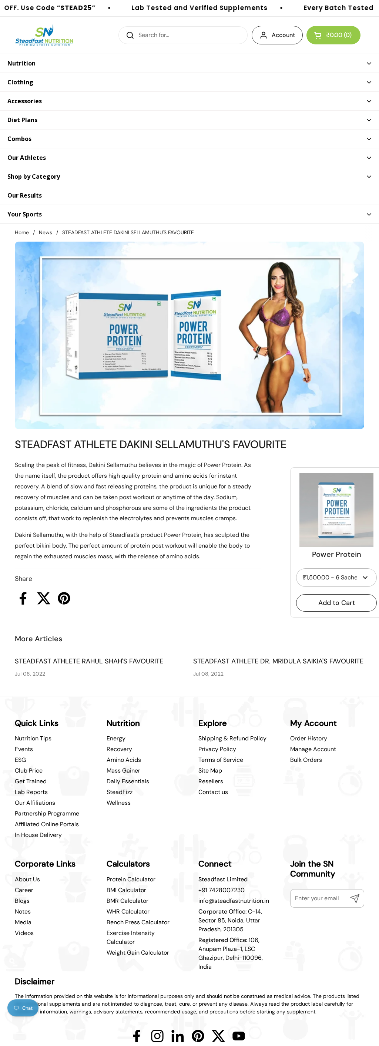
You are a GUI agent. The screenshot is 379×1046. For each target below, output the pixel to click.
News (45, 232)
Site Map (210, 770)
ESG (20, 760)
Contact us (213, 792)
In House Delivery (38, 835)
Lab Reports (31, 792)
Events (24, 749)
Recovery (119, 749)
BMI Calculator (126, 890)
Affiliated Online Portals (47, 824)
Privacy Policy (217, 749)
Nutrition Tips (33, 738)
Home (22, 232)
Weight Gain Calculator (138, 952)
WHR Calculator (128, 911)
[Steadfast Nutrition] (44, 35)
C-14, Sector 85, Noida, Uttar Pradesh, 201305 (230, 920)
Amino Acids (124, 760)
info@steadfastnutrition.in (233, 901)
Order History (308, 738)
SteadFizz (120, 792)
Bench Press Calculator (138, 922)
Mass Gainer (123, 770)
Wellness (119, 803)
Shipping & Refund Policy (232, 738)
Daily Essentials (128, 781)
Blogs (22, 901)
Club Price (29, 770)
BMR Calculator (127, 901)
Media (23, 922)
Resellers (210, 781)
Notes (23, 911)
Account (283, 35)
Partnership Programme (47, 813)
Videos (24, 933)
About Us (27, 879)
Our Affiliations (35, 803)
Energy (116, 738)
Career (24, 890)
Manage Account (313, 749)
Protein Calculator (131, 879)
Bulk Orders (306, 760)
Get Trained (31, 781)
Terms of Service (220, 760)
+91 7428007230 (221, 890)
